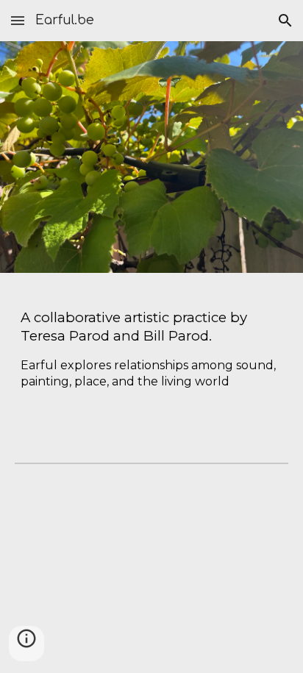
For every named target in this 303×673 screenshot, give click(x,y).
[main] (151, 356)
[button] (17, 20)
